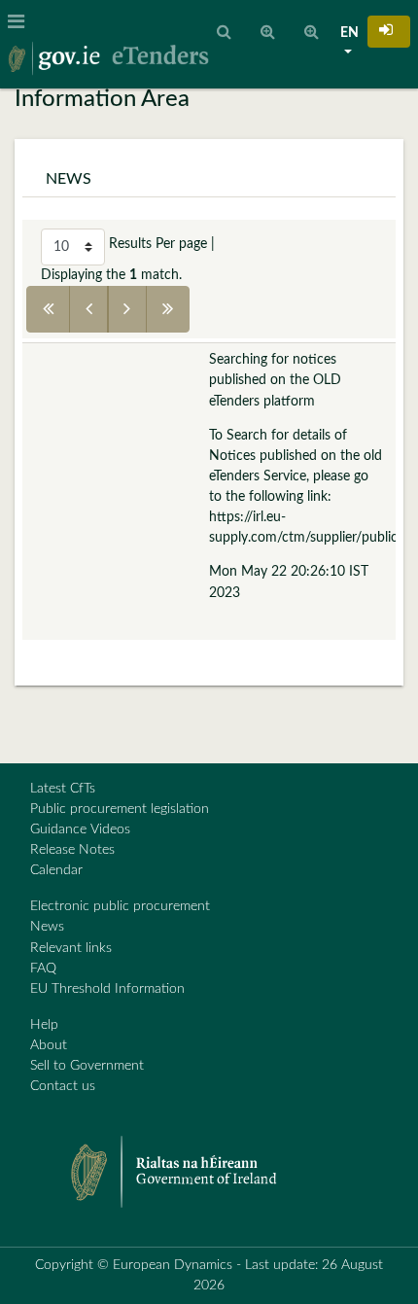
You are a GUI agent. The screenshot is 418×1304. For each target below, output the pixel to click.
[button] (388, 31)
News (47, 927)
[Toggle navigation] (22, 22)
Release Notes (72, 850)
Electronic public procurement (120, 906)
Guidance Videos (80, 829)
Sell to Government (87, 1066)
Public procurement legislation (119, 809)
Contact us (62, 1086)
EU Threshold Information (107, 989)
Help (44, 1025)
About (48, 1045)
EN (349, 33)
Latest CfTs (62, 788)
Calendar (56, 870)
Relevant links (71, 948)
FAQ (43, 968)
